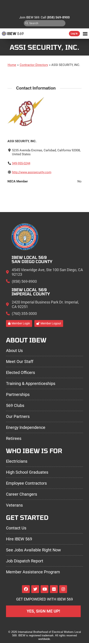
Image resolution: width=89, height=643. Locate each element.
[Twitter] (35, 589)
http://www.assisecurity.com (31, 172)
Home (12, 65)
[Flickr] (54, 589)
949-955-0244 (21, 163)
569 (20, 33)
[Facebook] (26, 589)
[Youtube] (44, 589)
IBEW (11, 33)
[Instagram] (63, 589)
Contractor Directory (34, 65)
